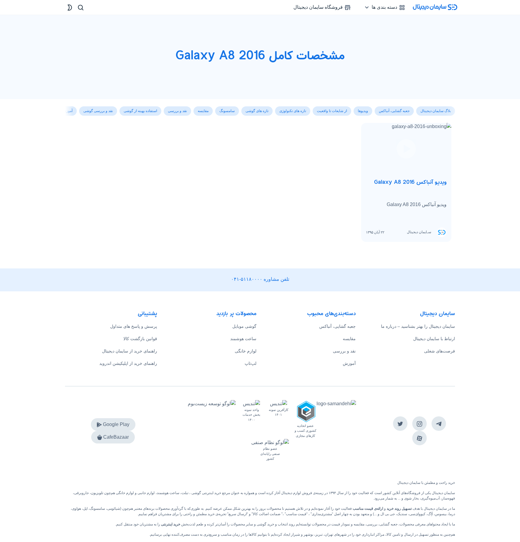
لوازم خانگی (245, 351)
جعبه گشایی (388, 524)
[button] (70, 108)
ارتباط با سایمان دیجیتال (434, 338)
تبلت (184, 493)
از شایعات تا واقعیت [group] (332, 111)
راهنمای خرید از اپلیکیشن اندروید (128, 363)
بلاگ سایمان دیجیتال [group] (435, 111)
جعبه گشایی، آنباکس (337, 326)
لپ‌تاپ (250, 363)
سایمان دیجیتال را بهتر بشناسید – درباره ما (418, 326)
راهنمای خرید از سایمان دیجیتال (129, 351)
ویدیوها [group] (363, 111)
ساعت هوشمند (243, 338)
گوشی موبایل (244, 326)
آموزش (349, 363)
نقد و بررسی (344, 351)
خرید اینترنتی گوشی (205, 493)
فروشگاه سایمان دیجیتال (318, 7)
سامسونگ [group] (227, 111)
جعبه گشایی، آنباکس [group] (394, 111)
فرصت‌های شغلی (439, 351)
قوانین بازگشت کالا (140, 338)
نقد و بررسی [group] (177, 111)
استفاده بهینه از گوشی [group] (140, 111)
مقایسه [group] (203, 111)
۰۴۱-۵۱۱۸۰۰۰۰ (246, 279)
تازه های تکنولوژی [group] (292, 111)
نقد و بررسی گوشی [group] (98, 111)
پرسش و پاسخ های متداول (133, 326)
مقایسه (349, 338)
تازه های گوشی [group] (257, 111)
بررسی (372, 524)
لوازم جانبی (146, 493)
